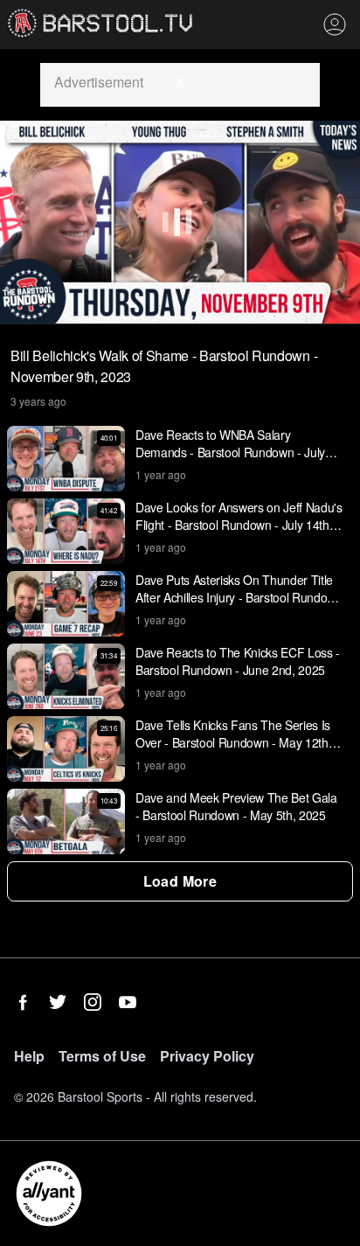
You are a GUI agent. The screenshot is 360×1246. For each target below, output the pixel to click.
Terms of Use (102, 1056)
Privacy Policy (207, 1056)
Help (29, 1056)
